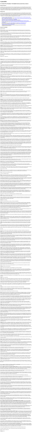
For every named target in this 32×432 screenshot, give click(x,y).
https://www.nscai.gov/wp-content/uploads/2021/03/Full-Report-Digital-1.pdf (14, 24)
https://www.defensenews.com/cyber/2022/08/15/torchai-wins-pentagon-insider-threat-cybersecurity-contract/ (15, 20)
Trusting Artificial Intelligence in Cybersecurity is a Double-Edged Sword (17, 22)
